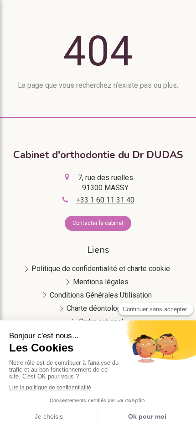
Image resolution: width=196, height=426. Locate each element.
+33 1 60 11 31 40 (105, 200)
